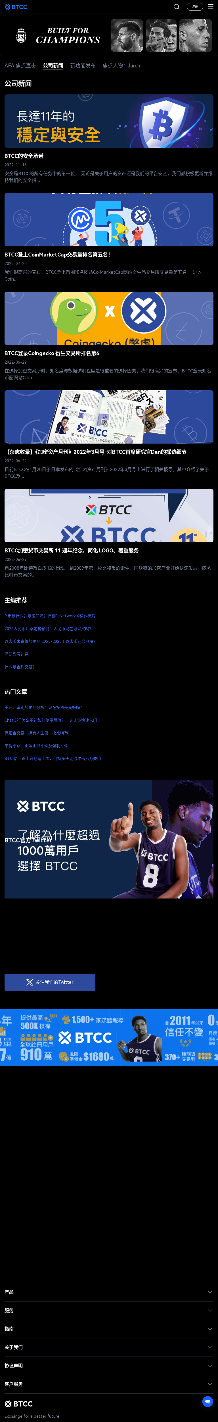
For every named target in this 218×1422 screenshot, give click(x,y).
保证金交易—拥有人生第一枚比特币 (36, 733)
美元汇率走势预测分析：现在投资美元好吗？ (44, 707)
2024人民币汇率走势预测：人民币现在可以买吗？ (49, 628)
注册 (195, 7)
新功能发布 (83, 66)
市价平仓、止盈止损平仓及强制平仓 (36, 745)
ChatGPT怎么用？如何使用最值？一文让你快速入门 (51, 720)
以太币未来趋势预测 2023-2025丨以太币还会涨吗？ (51, 641)
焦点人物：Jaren (121, 66)
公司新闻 (53, 66)
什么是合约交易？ (20, 667)
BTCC (16, 7)
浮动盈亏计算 (16, 654)
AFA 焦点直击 (20, 66)
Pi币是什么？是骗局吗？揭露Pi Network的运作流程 (50, 616)
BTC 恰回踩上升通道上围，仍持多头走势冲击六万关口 (53, 758)
